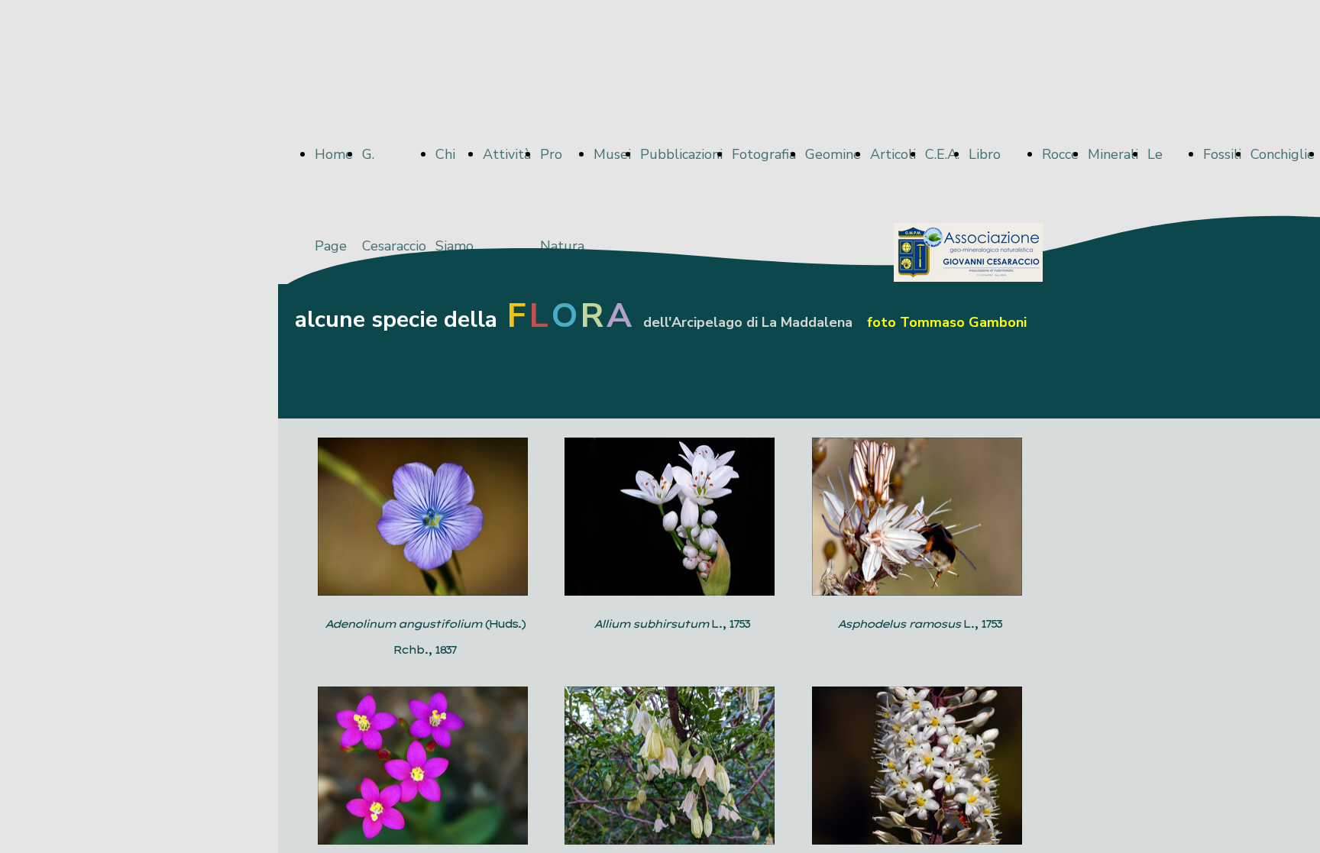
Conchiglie (1282, 154)
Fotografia (764, 154)
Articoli (893, 154)
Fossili (1222, 154)
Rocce (1060, 154)
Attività (507, 154)
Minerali (1113, 154)
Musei (612, 154)
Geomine (833, 154)
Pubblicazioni (681, 154)
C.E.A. (942, 154)
